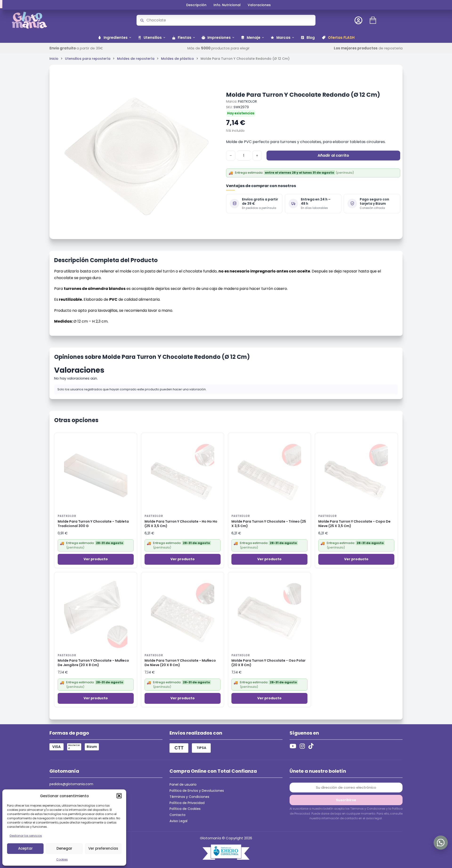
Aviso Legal (178, 821)
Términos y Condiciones (189, 796)
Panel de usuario (183, 784)
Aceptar (25, 848)
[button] (119, 795)
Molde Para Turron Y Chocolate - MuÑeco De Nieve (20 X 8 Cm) (180, 662)
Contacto (178, 814)
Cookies (62, 859)
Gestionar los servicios (25, 836)
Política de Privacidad (187, 802)
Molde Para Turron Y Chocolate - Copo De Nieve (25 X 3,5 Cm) (354, 523)
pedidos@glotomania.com (71, 784)
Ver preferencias (103, 848)
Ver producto (96, 559)
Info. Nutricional (227, 5)
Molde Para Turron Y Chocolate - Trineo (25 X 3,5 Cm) (268, 523)
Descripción (196, 5)
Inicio (53, 58)
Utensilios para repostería (87, 58)
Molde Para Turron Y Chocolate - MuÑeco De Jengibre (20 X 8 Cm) (93, 662)
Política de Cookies (185, 808)
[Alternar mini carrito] (372, 20)
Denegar (64, 848)
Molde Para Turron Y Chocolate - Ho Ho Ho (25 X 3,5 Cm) (181, 523)
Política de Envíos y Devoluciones (197, 790)
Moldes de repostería (135, 58)
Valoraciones (259, 5)
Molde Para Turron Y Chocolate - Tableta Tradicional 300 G (93, 523)
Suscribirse (346, 800)
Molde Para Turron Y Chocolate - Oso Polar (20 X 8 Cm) (268, 662)
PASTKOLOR (247, 101)
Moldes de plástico (177, 58)
